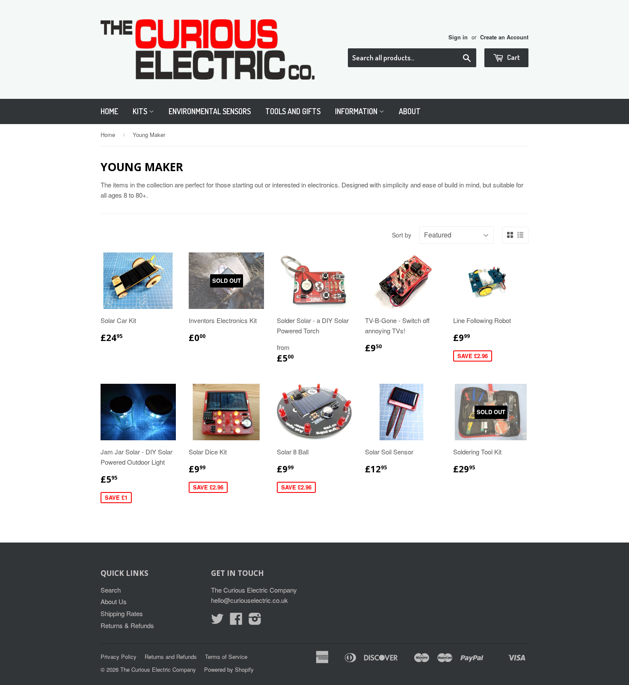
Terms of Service (226, 656)
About (410, 111)
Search (111, 589)
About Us (114, 601)
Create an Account (504, 37)
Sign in (458, 37)
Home (109, 111)
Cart (513, 57)
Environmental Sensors (210, 111)
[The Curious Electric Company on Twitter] (217, 621)
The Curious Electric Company (158, 669)
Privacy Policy (118, 656)
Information (357, 111)
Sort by (401, 235)
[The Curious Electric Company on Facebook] (236, 621)
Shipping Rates (122, 613)
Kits (141, 111)
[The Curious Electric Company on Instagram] (255, 621)
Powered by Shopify (229, 669)
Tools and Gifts (292, 111)
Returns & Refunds (127, 625)
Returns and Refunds (171, 656)
